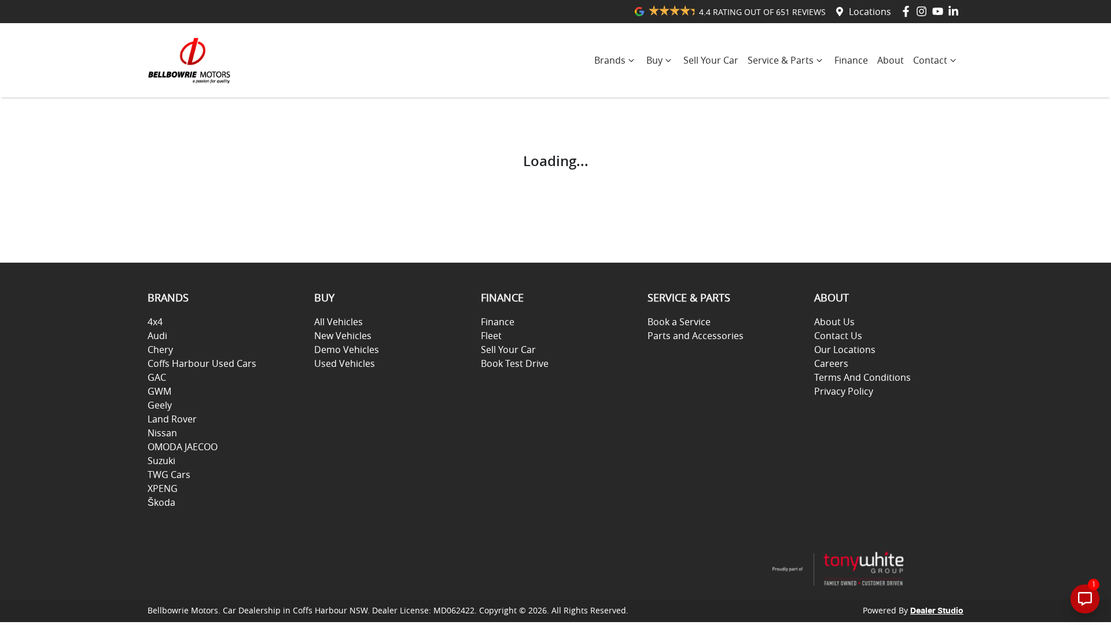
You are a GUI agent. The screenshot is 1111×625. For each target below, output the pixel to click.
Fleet (491, 335)
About (890, 60)
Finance (851, 60)
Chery (160, 349)
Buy (654, 60)
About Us (834, 321)
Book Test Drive (515, 363)
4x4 (155, 321)
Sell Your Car (710, 60)
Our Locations (844, 349)
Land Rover (172, 419)
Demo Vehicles (346, 349)
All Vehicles (338, 321)
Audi (157, 335)
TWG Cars (169, 474)
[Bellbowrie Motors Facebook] (908, 11)
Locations (870, 11)
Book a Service (679, 321)
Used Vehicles (344, 363)
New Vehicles (342, 335)
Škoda (161, 502)
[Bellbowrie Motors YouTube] (940, 11)
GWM (159, 391)
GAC (157, 377)
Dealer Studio (936, 611)
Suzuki (161, 460)
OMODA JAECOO (183, 446)
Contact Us (838, 335)
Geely (160, 405)
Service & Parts (781, 60)
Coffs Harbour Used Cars (202, 363)
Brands (610, 60)
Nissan (162, 433)
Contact (930, 60)
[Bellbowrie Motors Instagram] (924, 11)
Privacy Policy (843, 391)
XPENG (163, 488)
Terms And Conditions (862, 377)
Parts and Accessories (696, 335)
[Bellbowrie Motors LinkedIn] (955, 11)
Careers (831, 363)
